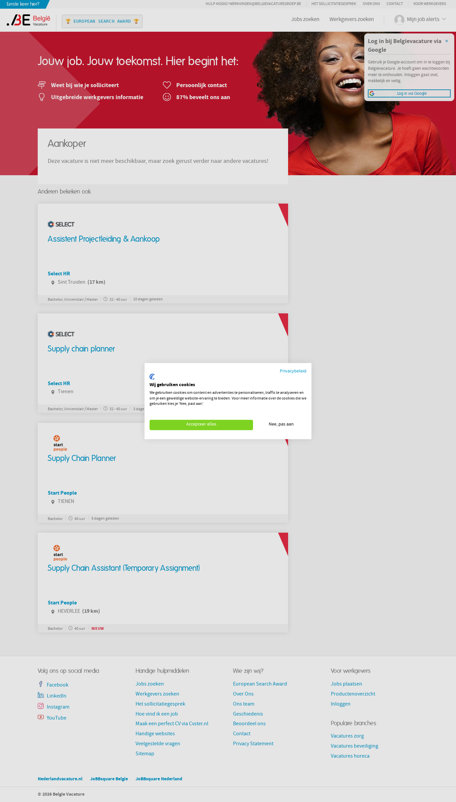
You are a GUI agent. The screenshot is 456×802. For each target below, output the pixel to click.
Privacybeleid (293, 371)
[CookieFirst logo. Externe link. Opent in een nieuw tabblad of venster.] (152, 377)
